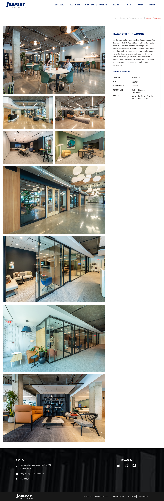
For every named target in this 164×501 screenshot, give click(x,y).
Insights (140, 5)
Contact (129, 5)
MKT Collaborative (129, 496)
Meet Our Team (75, 5)
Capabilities (103, 5)
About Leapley (59, 5)
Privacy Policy (143, 496)
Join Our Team (89, 5)
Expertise (116, 5)
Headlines (152, 5)
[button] (120, 5)
